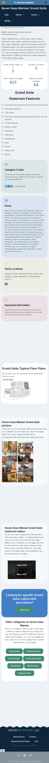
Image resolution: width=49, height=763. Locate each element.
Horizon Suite (13, 658)
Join (36, 741)
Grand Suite (15, 666)
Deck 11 (8, 279)
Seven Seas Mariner (23, 32)
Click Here (24, 610)
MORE (7, 21)
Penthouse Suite (33, 651)
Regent (10, 32)
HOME (3, 32)
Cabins (34, 15)
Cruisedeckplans (23, 2)
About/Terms (19, 737)
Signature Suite (24, 673)
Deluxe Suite (14, 651)
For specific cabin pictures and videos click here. (23, 437)
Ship (7, 15)
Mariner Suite (33, 666)
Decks (19, 15)
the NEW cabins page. (13, 58)
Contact (32, 737)
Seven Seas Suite (33, 658)
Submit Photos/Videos (20, 741)
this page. (32, 642)
